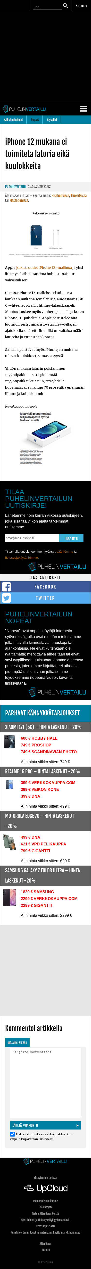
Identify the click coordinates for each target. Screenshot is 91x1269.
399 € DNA (30, 796)
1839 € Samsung (37, 892)
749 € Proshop (36, 745)
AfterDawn (45, 1243)
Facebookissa (60, 196)
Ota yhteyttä (45, 1207)
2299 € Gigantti (36, 905)
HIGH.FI (45, 1250)
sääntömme (65, 551)
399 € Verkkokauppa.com (48, 783)
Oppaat (35, 120)
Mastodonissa (18, 200)
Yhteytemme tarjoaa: (45, 1177)
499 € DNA (30, 837)
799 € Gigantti (35, 851)
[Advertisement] (45, 56)
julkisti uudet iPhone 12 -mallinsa (44, 267)
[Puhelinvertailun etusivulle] (45, 1162)
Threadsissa (79, 196)
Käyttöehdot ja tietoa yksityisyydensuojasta (45, 1220)
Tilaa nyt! (71, 538)
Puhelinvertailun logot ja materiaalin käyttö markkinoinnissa (45, 1232)
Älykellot (52, 120)
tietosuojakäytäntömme (21, 557)
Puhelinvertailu (15, 186)
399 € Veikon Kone (40, 789)
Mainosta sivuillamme (45, 1201)
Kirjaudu (81, 6)
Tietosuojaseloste (45, 1226)
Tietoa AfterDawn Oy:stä (45, 1213)
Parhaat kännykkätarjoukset (42, 713)
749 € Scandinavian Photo (49, 752)
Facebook (45, 586)
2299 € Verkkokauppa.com (49, 899)
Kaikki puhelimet (13, 120)
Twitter (45, 598)
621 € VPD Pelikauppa (43, 844)
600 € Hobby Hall (39, 738)
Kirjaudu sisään (17, 1043)
